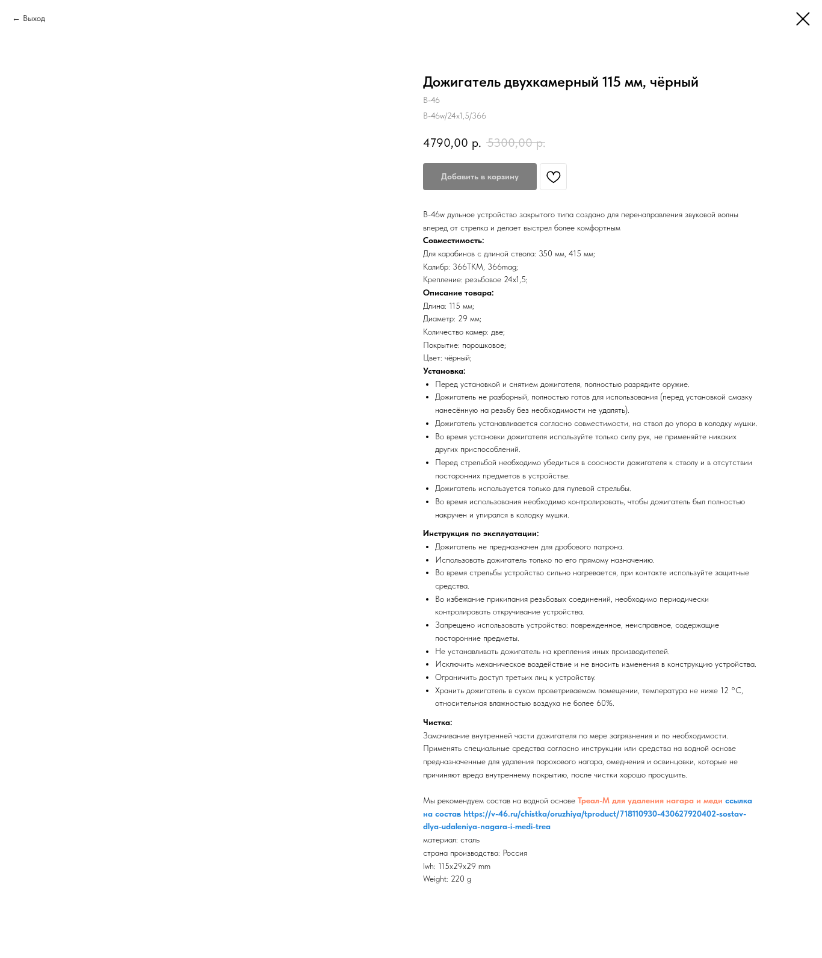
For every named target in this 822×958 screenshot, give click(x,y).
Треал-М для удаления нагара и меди (650, 800)
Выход (34, 18)
